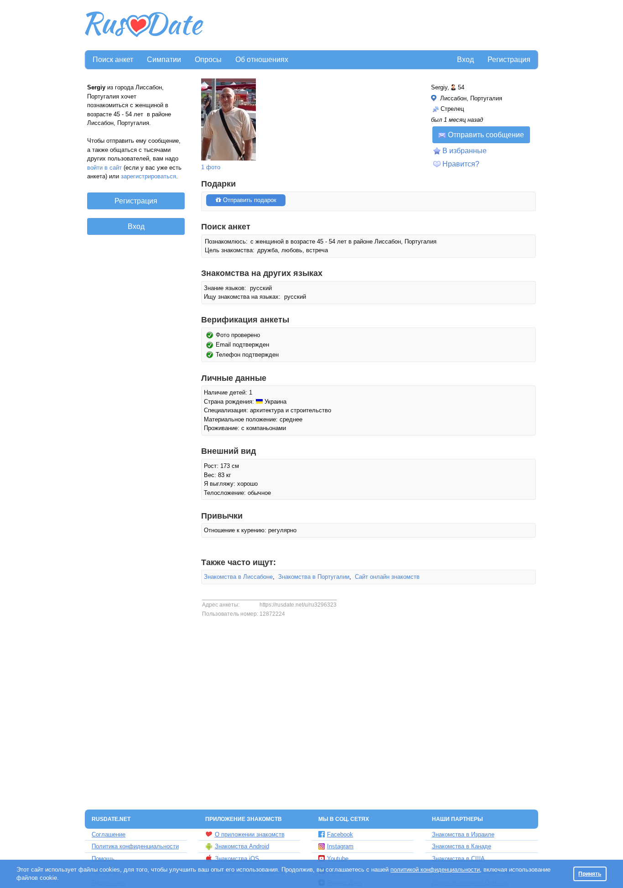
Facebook (340, 834)
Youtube (337, 858)
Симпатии (164, 59)
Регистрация (509, 59)
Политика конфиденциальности (135, 846)
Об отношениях (261, 59)
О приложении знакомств (250, 834)
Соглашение (108, 834)
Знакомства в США (458, 858)
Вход (465, 59)
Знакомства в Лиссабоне (238, 576)
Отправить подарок (248, 200)
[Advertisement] (372, 25)
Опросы (208, 59)
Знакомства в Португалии (313, 576)
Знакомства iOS (237, 858)
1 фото (210, 167)
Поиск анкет (113, 59)
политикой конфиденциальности (435, 869)
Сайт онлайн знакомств (387, 576)
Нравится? (460, 164)
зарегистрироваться (148, 176)
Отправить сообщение (486, 135)
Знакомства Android (242, 846)
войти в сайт (104, 167)
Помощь (103, 858)
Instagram (340, 846)
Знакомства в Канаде (461, 846)
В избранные (464, 151)
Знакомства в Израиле (463, 834)
